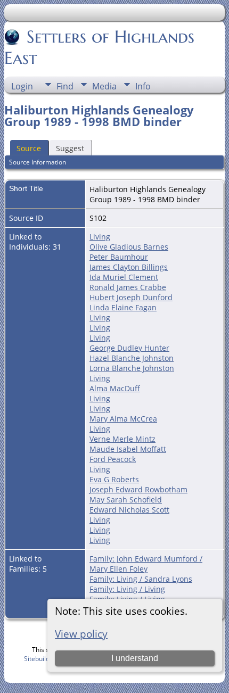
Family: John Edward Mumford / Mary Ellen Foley (145, 564)
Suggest (70, 148)
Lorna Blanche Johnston (131, 368)
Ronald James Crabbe (127, 287)
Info (143, 86)
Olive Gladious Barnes (128, 247)
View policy (81, 633)
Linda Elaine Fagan (123, 307)
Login (22, 86)
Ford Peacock (112, 459)
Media (104, 86)
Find (64, 86)
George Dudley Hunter (129, 348)
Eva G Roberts (114, 479)
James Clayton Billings (128, 267)
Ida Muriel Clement (123, 277)
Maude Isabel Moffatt (127, 449)
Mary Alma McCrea (123, 419)
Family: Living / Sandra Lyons (140, 579)
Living (99, 237)
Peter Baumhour (118, 257)
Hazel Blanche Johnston (131, 358)
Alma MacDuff (114, 388)
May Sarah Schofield (125, 499)
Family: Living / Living (127, 589)
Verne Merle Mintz (122, 439)
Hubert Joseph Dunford (131, 297)
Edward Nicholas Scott (129, 510)
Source (29, 148)
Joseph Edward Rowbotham (138, 489)
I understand (134, 658)
